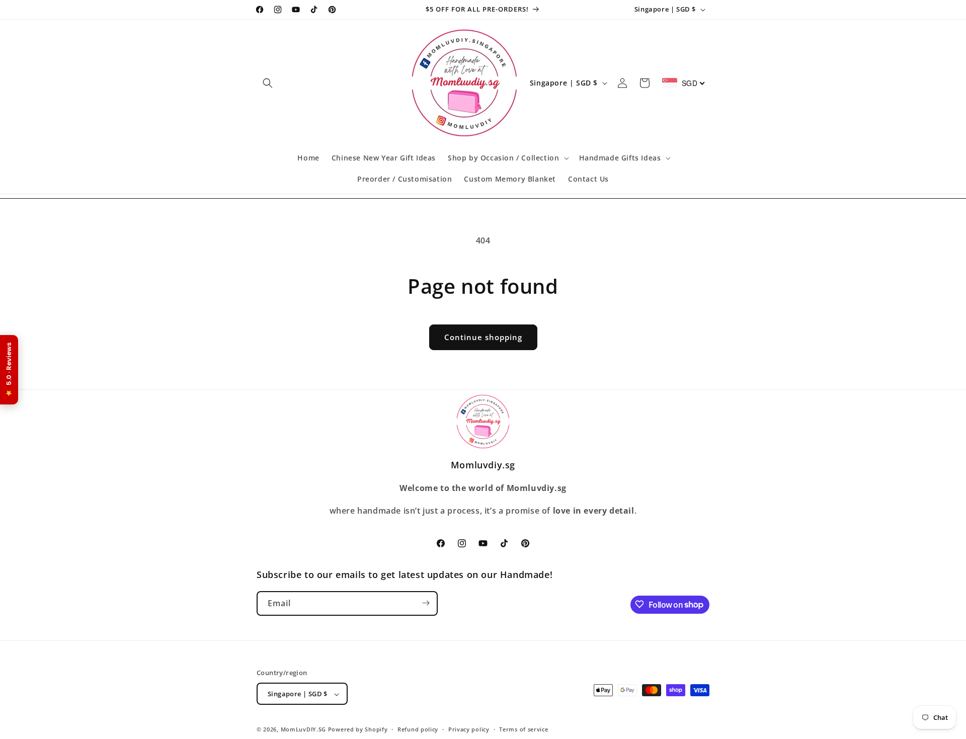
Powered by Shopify (358, 729)
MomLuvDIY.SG (303, 729)
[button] (268, 83)
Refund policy (417, 729)
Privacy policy (469, 729)
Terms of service (523, 729)
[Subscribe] (426, 603)
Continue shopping (483, 337)
